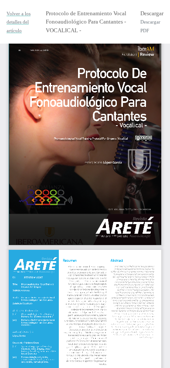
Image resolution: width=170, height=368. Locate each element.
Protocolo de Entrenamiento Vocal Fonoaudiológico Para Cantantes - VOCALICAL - (86, 22)
